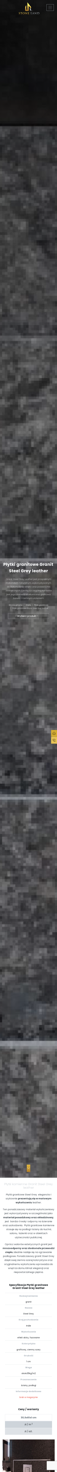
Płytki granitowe (41, 605)
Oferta (28, 605)
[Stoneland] (29, 8)
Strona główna (15, 605)
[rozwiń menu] (50, 7)
